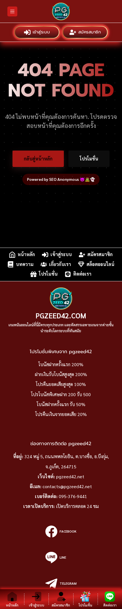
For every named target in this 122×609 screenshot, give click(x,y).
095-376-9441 (73, 496)
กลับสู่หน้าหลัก (38, 159)
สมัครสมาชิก (89, 32)
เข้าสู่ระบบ (42, 32)
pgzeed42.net (70, 476)
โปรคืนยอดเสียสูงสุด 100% (61, 384)
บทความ (24, 264)
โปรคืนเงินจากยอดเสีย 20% (61, 414)
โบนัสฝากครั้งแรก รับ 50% (61, 404)
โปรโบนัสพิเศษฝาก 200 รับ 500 (61, 394)
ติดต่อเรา (82, 274)
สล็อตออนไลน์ (100, 264)
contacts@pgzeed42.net (67, 486)
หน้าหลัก (26, 255)
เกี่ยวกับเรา (60, 264)
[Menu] (12, 11)
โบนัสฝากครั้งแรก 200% (60, 364)
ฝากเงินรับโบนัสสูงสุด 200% (61, 374)
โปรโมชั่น (89, 159)
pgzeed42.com (60, 315)
